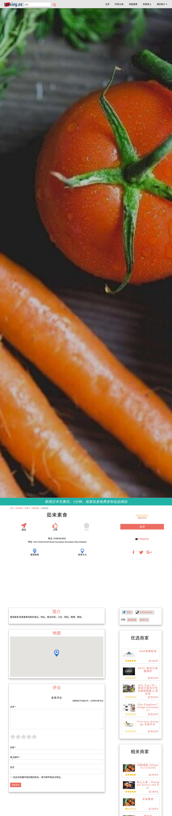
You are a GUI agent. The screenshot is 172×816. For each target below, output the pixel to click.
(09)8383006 (146, 612)
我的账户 (161, 4)
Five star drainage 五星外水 (148, 723)
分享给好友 (143, 539)
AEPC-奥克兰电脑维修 (148, 669)
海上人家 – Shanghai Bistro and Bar (148, 785)
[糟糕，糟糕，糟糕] (12, 738)
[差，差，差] (18, 738)
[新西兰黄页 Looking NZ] (13, 6)
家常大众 (144, 619)
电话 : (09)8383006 (57, 538)
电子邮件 (15, 757)
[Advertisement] (86, 584)
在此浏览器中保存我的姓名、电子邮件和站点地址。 (38, 777)
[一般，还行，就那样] (23, 738)
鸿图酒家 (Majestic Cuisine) (148, 766)
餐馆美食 (132, 619)
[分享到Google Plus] (149, 553)
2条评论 (154, 775)
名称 (13, 747)
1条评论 (154, 661)
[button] (56, 653)
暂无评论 (142, 517)
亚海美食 (148, 799)
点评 (142, 526)
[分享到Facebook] (134, 553)
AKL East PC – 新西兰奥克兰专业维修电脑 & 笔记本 (148, 689)
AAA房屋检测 (148, 651)
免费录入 (147, 4)
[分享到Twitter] (141, 553)
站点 (12, 767)
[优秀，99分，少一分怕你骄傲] (34, 738)
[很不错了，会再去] (29, 738)
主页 (107, 4)
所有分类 (119, 4)
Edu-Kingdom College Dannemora (148, 707)
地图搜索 (133, 4)
